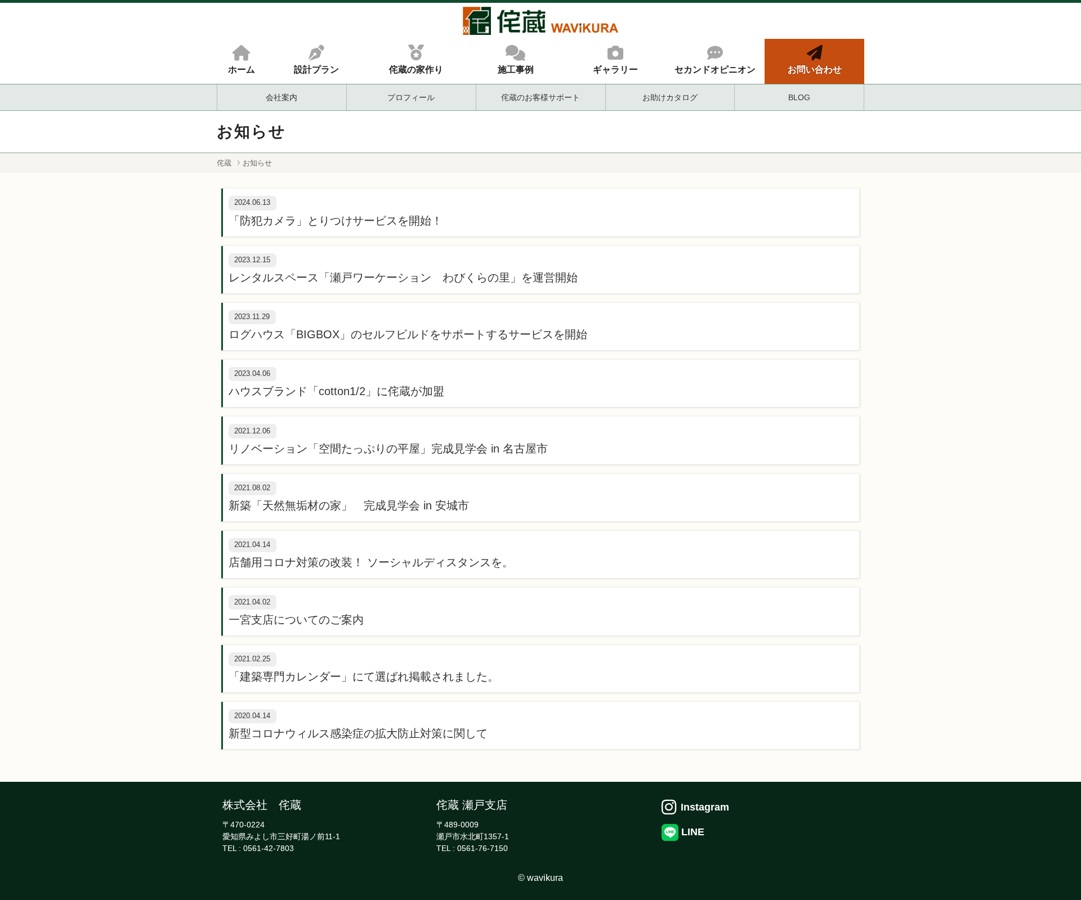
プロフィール (411, 97)
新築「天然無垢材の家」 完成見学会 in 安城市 (349, 505)
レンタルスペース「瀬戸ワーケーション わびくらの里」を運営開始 (403, 277)
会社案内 (281, 97)
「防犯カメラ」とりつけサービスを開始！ (336, 220)
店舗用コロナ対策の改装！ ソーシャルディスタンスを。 (371, 562)
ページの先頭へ (1057, 876)
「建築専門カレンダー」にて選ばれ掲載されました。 (364, 676)
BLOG (799, 97)
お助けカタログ (670, 97)
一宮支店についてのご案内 (296, 620)
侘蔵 (224, 163)
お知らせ (257, 163)
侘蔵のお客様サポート (540, 97)
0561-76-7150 (482, 848)
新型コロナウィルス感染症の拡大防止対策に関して (358, 733)
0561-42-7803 (268, 848)
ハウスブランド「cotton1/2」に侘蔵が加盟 (336, 391)
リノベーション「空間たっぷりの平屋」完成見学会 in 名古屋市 (388, 448)
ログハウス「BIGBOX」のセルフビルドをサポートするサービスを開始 (408, 334)
